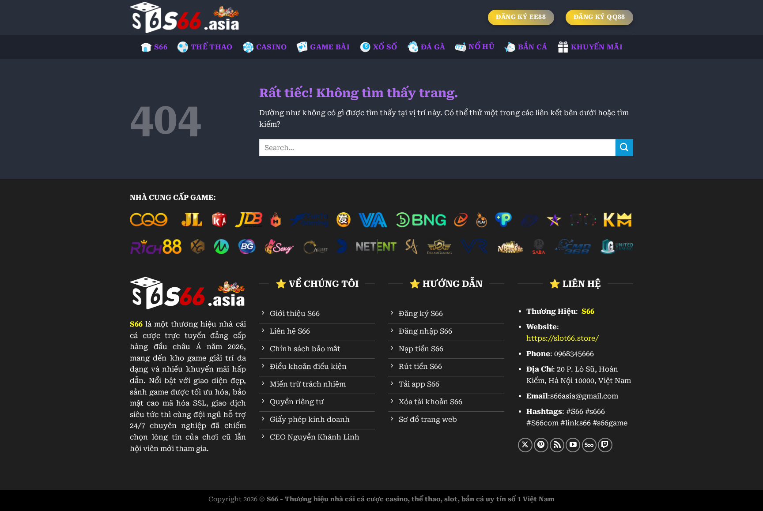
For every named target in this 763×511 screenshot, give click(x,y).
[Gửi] (624, 147)
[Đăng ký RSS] (557, 445)
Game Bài (330, 47)
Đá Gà (433, 47)
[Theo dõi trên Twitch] (605, 445)
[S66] (185, 17)
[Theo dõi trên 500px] (589, 445)
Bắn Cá (533, 47)
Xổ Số (385, 47)
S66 (160, 47)
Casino (271, 47)
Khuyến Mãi (597, 47)
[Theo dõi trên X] (525, 445)
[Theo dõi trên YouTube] (573, 445)
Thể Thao (212, 47)
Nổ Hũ (481, 46)
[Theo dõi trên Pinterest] (541, 445)
